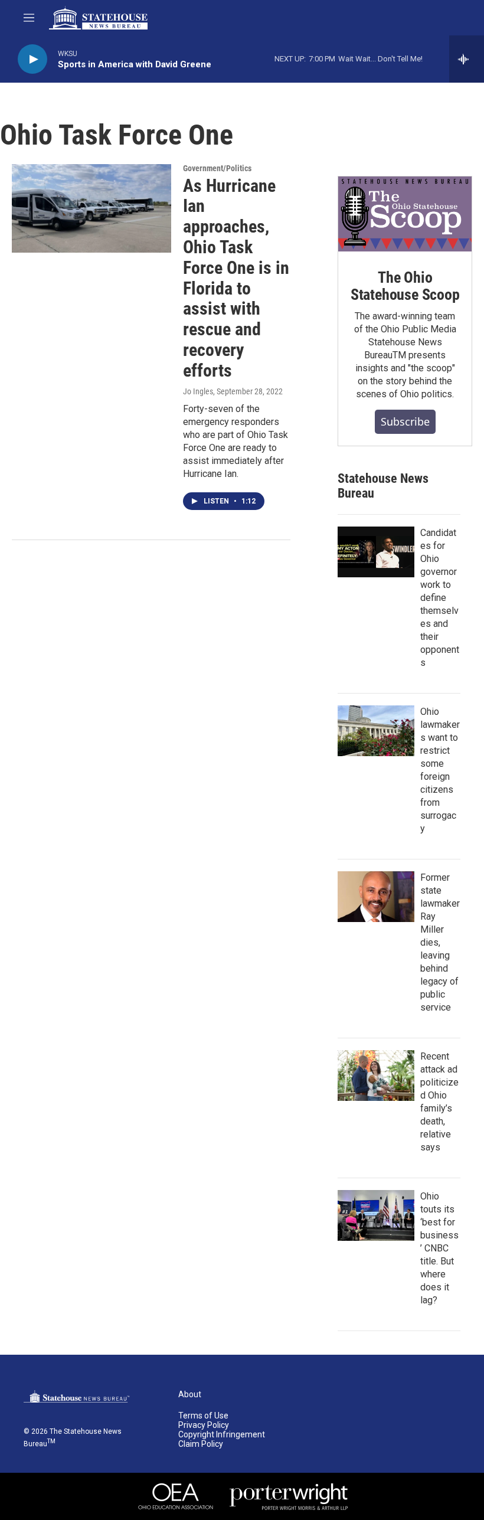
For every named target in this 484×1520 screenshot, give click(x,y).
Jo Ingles (198, 391)
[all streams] (466, 59)
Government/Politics (217, 168)
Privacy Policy (203, 1425)
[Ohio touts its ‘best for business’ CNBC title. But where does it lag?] (376, 1215)
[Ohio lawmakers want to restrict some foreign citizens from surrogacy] (376, 730)
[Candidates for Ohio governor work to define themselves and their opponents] (376, 552)
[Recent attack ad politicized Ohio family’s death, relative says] (376, 1075)
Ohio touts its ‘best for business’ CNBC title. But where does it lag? (439, 1248)
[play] (32, 59)
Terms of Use (203, 1415)
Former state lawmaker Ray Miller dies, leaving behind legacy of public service (440, 942)
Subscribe (405, 421)
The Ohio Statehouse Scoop (405, 286)
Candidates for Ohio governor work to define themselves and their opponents (439, 597)
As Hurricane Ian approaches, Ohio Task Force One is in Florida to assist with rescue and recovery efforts (236, 278)
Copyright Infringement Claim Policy (221, 1439)
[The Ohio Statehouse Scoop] (405, 213)
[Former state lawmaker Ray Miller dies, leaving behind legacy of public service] (376, 896)
